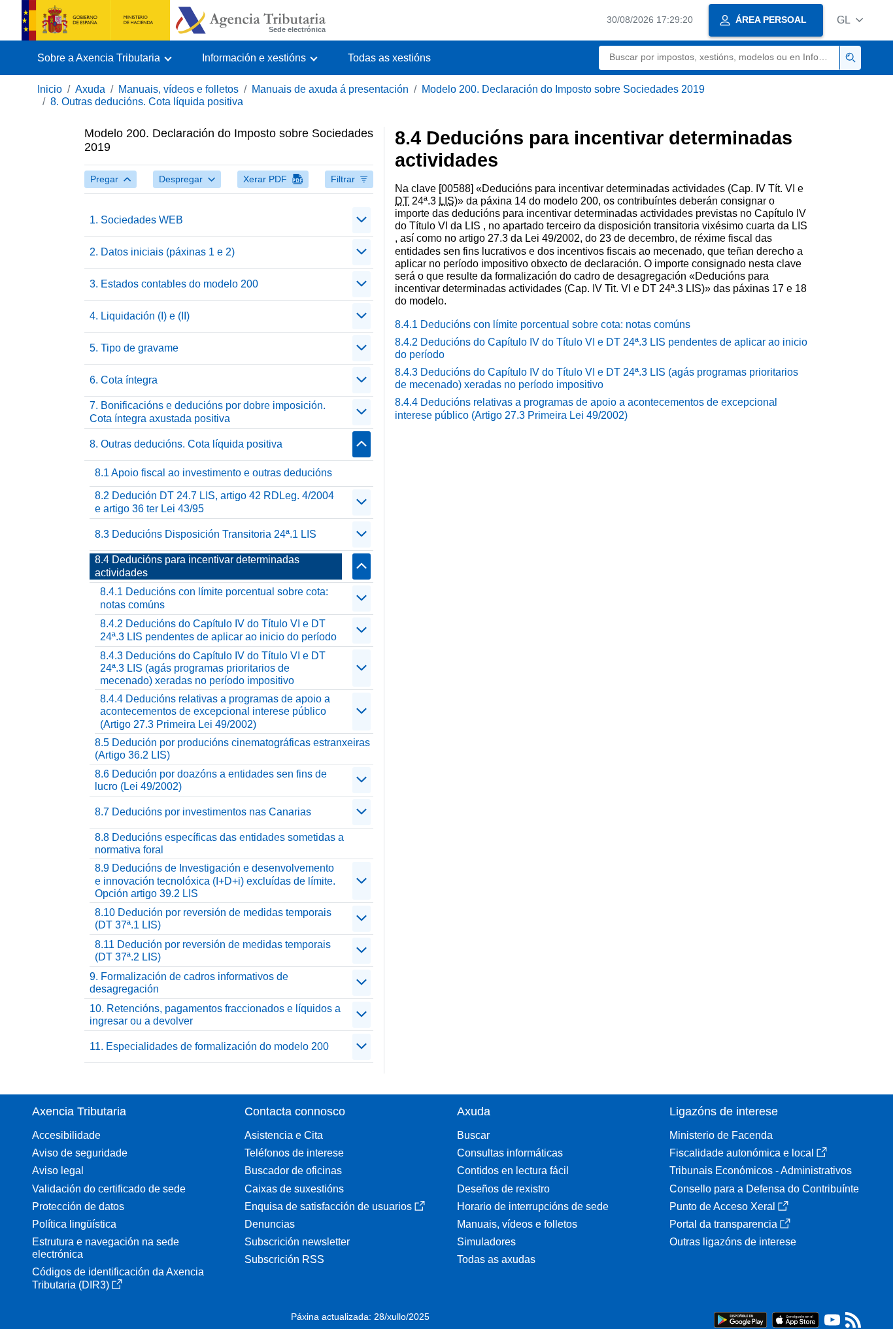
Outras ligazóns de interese (732, 1241)
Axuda (90, 89)
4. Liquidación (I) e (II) (140, 315)
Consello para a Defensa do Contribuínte (764, 1188)
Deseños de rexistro (503, 1188)
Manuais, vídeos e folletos (178, 89)
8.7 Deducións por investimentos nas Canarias (203, 811)
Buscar (473, 1135)
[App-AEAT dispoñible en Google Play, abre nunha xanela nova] (740, 1318)
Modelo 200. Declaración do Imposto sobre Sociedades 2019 (563, 89)
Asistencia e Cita (283, 1135)
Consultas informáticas (510, 1152)
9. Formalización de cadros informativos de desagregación (189, 982)
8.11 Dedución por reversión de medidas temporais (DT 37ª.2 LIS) (213, 950)
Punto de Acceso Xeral (722, 1206)
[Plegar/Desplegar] (361, 220)
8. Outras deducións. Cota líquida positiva (146, 101)
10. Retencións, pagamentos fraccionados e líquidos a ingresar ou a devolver (215, 1014)
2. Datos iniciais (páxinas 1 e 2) (162, 251)
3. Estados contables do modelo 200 (174, 283)
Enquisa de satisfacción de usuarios (328, 1206)
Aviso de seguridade (79, 1152)
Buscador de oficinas (293, 1170)
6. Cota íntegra (124, 380)
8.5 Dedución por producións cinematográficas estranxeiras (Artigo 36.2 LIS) (232, 749)
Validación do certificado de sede (109, 1188)
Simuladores (486, 1241)
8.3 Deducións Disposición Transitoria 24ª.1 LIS (205, 534)
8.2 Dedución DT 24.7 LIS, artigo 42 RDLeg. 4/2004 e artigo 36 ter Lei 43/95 (214, 502)
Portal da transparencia (723, 1224)
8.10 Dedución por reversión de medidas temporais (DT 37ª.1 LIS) (213, 918)
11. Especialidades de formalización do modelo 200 (209, 1046)
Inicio (49, 89)
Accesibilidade (66, 1135)
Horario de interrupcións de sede (533, 1206)
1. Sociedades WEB (136, 219)
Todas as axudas (496, 1259)
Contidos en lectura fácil (513, 1170)
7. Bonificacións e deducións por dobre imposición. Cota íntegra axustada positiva (208, 411)
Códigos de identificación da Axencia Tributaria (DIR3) (118, 1278)
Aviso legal (58, 1170)
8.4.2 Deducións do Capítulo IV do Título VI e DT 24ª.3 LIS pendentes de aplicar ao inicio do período (218, 630)
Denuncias (269, 1224)
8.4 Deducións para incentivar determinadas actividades (197, 566)
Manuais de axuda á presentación (330, 89)
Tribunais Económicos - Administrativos (760, 1170)
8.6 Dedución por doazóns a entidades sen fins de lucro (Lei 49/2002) (211, 780)
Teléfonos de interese (294, 1152)
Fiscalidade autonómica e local (741, 1152)
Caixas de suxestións (294, 1188)
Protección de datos (78, 1206)
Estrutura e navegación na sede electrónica (105, 1248)
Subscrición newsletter (297, 1241)
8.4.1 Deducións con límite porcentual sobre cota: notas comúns (214, 598)
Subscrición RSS (284, 1259)
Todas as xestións (389, 57)
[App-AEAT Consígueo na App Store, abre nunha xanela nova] (795, 1318)
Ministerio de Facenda (721, 1135)
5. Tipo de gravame (134, 347)
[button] (849, 20)
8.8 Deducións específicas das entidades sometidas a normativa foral (219, 843)
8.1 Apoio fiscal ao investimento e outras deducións (213, 472)
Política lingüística (74, 1224)
